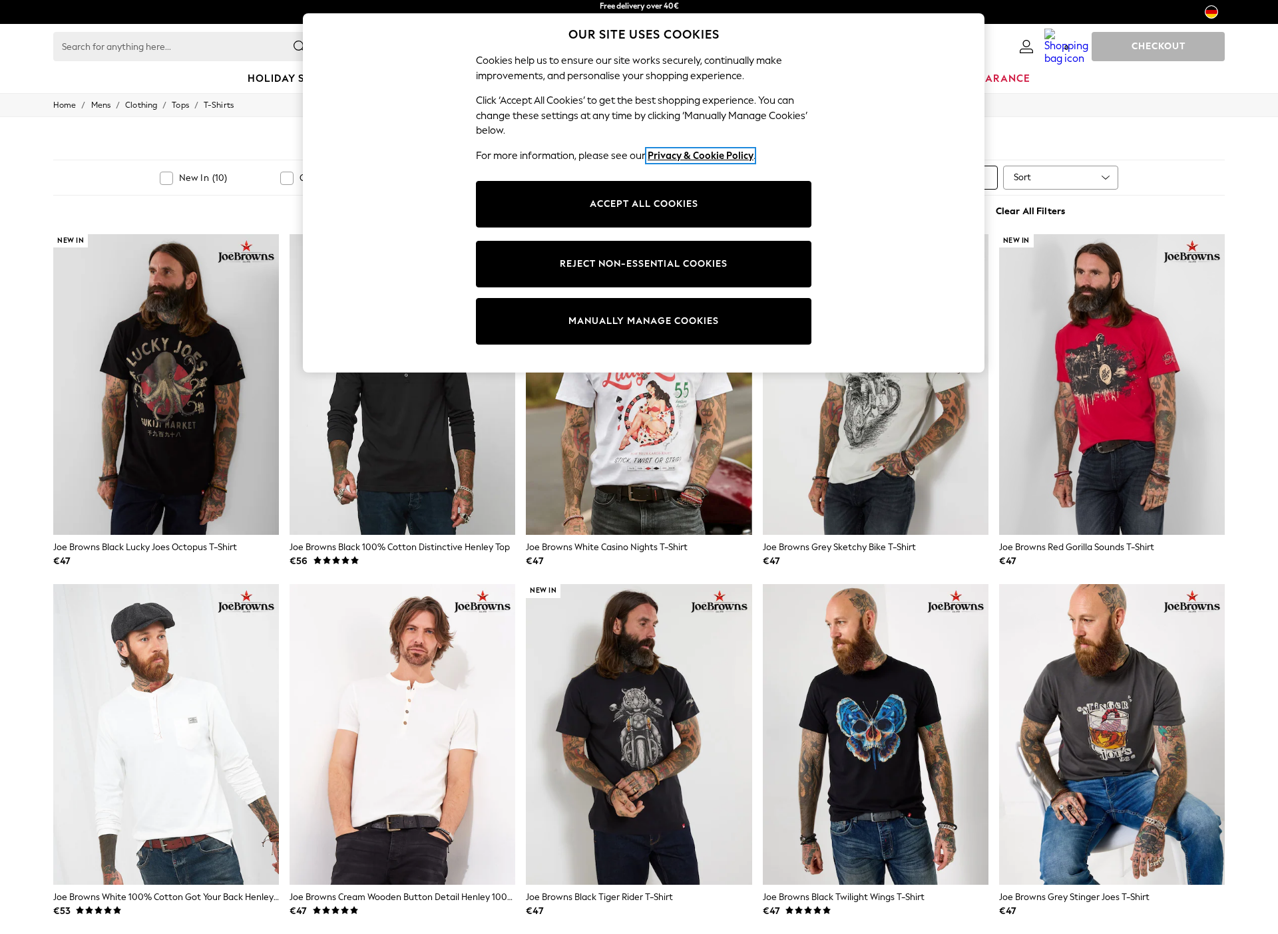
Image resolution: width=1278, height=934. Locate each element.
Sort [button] (1022, 177)
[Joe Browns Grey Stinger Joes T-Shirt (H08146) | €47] (1112, 734)
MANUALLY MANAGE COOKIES (643, 321)
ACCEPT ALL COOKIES (644, 204)
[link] (1026, 46)
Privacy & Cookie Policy (700, 156)
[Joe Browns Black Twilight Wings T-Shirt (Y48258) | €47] (875, 734)
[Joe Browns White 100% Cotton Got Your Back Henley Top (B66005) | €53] (166, 734)
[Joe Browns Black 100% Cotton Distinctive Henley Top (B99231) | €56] (402, 384)
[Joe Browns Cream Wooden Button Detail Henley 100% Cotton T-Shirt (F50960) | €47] (402, 734)
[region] (643, 193)
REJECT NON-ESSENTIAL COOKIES (644, 263)
